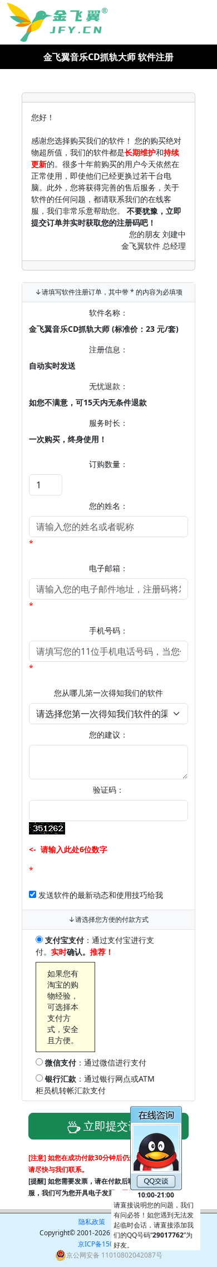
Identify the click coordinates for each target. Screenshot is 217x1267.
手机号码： (108, 630)
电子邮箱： (108, 568)
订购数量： (108, 464)
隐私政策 (91, 1221)
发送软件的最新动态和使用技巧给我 (100, 895)
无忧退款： (108, 386)
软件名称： (108, 312)
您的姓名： (108, 505)
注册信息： (108, 349)
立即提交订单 (115, 1125)
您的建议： (108, 734)
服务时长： (108, 423)
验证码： (108, 789)
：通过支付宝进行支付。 (95, 946)
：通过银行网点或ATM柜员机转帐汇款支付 (95, 1084)
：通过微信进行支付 (95, 1062)
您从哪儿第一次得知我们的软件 (108, 692)
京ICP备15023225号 (109, 1244)
